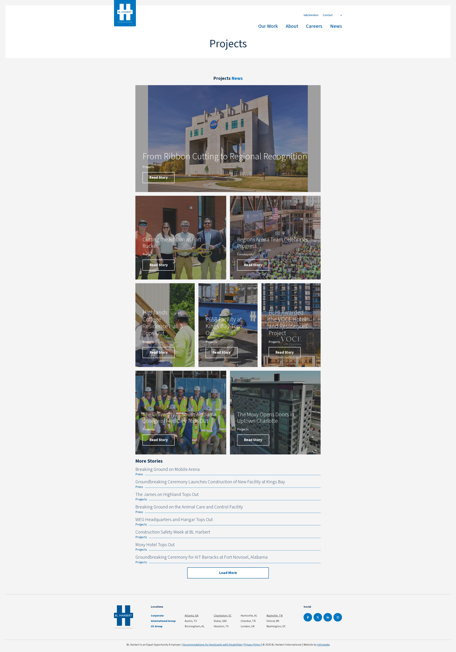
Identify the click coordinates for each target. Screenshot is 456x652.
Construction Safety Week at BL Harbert (172, 532)
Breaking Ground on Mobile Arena (167, 469)
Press (139, 474)
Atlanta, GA (191, 615)
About (292, 26)
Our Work (268, 26)
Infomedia (323, 644)
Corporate (157, 615)
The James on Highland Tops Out (167, 494)
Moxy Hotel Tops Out (155, 545)
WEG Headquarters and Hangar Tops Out (174, 519)
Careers (314, 26)
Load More (228, 572)
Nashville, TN (274, 615)
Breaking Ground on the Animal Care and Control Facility (189, 507)
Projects (141, 499)
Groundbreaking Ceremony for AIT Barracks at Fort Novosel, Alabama (201, 557)
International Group (163, 621)
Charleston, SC (223, 615)
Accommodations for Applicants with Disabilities (212, 644)
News (336, 26)
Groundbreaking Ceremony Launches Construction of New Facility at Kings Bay (210, 482)
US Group (156, 626)
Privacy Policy (252, 644)
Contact (328, 15)
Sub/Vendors (311, 15)
